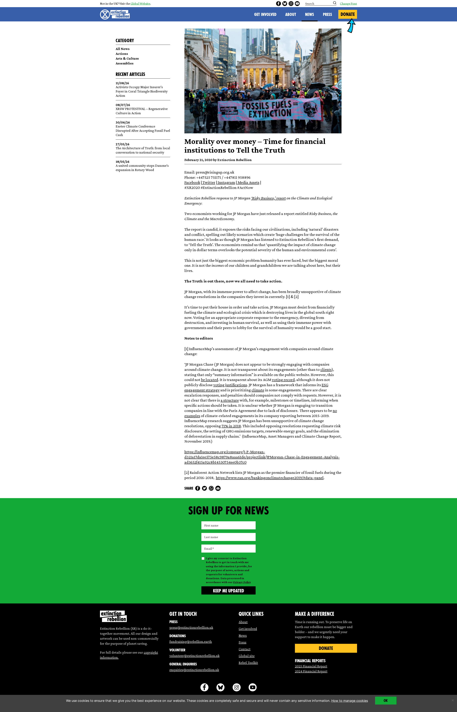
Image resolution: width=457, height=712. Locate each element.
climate (258, 390)
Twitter (208, 182)
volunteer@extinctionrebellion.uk (194, 656)
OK (386, 700)
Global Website (140, 3)
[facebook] (278, 3)
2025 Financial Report (311, 666)
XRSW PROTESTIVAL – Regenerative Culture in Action (142, 109)
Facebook (192, 182)
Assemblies (125, 63)
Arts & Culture (127, 58)
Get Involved (265, 14)
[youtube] (297, 3)
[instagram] (291, 3)
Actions (122, 54)
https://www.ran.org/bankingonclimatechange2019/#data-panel (270, 477)
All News (123, 49)
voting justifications (230, 384)
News (309, 14)
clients (326, 369)
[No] (452, 700)
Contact (244, 649)
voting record (283, 379)
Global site (247, 656)
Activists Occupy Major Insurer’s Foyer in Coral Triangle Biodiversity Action (142, 89)
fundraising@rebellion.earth (190, 641)
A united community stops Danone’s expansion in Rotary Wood (142, 166)
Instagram (226, 182)
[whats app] (211, 488)
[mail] (218, 488)
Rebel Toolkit (248, 663)
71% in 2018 (231, 425)
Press (327, 14)
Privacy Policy (242, 582)
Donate (348, 14)
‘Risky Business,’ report (268, 198)
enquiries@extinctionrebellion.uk (194, 670)
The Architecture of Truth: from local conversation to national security (143, 148)
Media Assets (248, 182)
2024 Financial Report (311, 671)
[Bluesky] (284, 3)
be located (209, 379)
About (290, 14)
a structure (230, 400)
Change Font (348, 3)
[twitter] (204, 488)
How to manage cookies (349, 701)
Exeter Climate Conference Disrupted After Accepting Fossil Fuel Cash (143, 129)
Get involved (248, 629)
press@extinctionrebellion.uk (191, 627)
